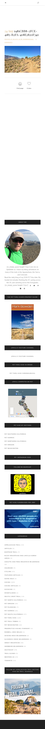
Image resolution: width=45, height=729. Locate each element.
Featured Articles (12, 575)
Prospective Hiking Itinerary (17, 628)
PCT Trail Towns (11, 621)
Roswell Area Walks (13, 632)
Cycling (8, 571)
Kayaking (9, 589)
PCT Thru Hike (10, 617)
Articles (8, 548)
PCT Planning (10, 607)
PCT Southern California (15, 434)
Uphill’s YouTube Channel (22, 356)
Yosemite (8, 660)
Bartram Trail (11, 552)
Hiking (7, 582)
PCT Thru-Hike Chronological (22, 373)
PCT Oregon (9, 444)
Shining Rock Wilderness (15, 635)
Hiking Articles (11, 585)
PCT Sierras (9, 437)
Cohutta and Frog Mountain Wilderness (22, 561)
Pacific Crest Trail (13, 596)
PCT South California (14, 614)
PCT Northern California (15, 441)
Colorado (9, 568)
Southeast (9, 650)
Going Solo (9, 578)
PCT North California (14, 600)
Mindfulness (10, 593)
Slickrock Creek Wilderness (17, 639)
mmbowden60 (28, 39)
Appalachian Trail (12, 545)
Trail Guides (10, 653)
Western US (9, 657)
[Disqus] (23, 127)
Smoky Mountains (12, 642)
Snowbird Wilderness (14, 646)
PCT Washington (11, 448)
